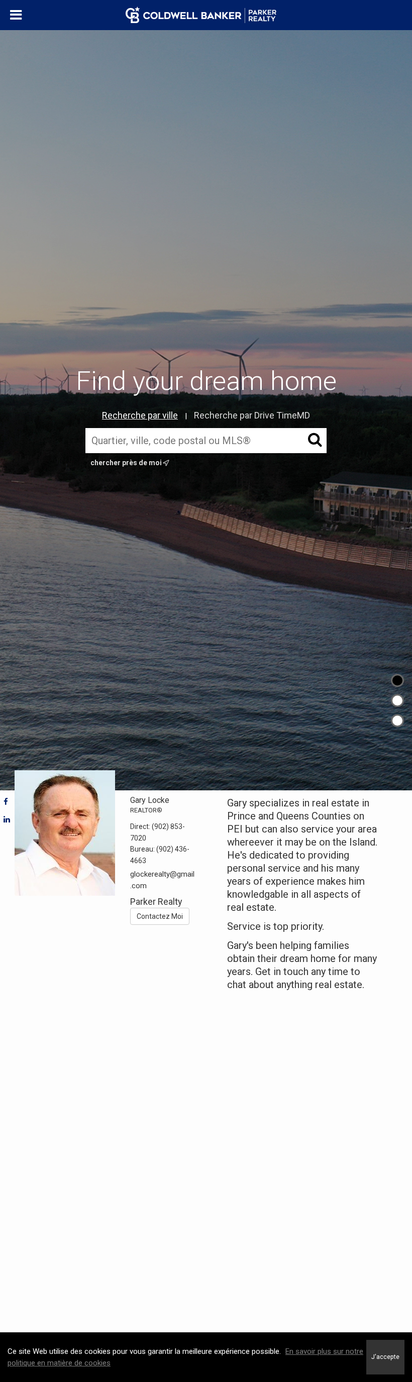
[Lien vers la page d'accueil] (206, 15)
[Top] (397, 680)
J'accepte (385, 1356)
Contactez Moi (160, 916)
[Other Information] (397, 720)
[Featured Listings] (397, 700)
